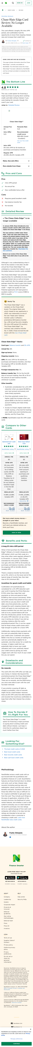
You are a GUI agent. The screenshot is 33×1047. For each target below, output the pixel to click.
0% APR (27, 345)
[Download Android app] (22, 878)
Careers (6, 902)
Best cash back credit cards (13, 757)
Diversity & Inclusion (7, 908)
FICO (16, 292)
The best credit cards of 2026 (14, 749)
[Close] (31, 1029)
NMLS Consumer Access (10, 988)
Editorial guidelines (7, 912)
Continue (16, 1043)
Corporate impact (9, 904)
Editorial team (8, 920)
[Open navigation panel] (2, 3)
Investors (7, 928)
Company (7, 897)
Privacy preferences (7, 953)
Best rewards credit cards (13, 755)
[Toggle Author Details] (18, 41)
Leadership (7, 899)
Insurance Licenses (16, 1002)
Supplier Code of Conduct (9, 941)
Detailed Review (14, 105)
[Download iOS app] (10, 878)
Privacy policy (8, 945)
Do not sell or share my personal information (8, 959)
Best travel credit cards (12, 752)
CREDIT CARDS (11, 10)
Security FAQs (22, 899)
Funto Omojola (12, 40)
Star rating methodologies (8, 917)
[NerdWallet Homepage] (2, 10)
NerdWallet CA (18, 1027)
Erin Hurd (26, 43)
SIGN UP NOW (16, 532)
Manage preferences (16, 1038)
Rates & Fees (23, 501)
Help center (21, 897)
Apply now (8, 453)
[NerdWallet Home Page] (6, 3)
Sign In (20, 2)
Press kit (6, 926)
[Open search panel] (13, 3)
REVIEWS (21, 10)
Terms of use (8, 938)
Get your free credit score (22, 141)
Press (5, 923)
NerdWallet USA (18, 1023)
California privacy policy (9, 948)
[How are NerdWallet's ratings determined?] (16, 90)
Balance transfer (15, 345)
